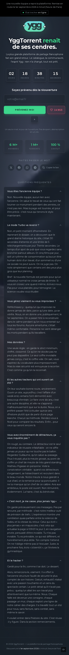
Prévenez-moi (24, 110)
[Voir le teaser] (34, 119)
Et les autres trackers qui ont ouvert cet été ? (30, 381)
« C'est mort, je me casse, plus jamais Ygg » (31, 501)
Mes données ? (16, 342)
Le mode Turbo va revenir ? (23, 225)
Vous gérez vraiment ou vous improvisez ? (31, 301)
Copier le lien (52, 167)
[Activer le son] (63, 649)
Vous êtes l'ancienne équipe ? (24, 191)
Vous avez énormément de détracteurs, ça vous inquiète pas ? (31, 436)
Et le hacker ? (15, 560)
